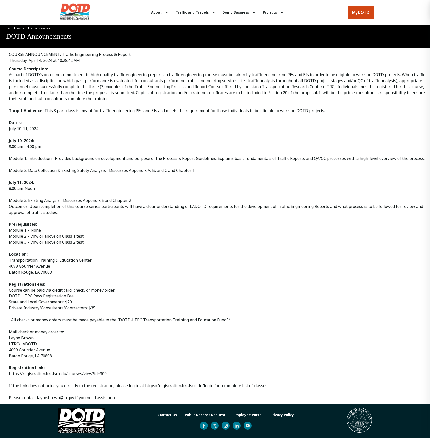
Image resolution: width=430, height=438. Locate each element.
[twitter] (215, 426)
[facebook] (204, 426)
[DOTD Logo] (75, 12)
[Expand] (167, 12)
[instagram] (226, 426)
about (9, 28)
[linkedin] (237, 426)
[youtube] (248, 426)
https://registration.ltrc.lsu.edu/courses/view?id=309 (58, 373)
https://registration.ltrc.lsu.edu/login (179, 385)
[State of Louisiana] (359, 421)
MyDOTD (21, 28)
